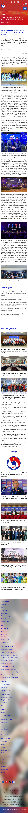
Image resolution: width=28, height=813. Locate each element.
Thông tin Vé (4, 19)
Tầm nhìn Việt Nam (5, 637)
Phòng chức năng (5, 616)
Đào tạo (3, 709)
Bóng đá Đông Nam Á (6, 697)
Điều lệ (2, 607)
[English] (26, 3)
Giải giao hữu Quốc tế (6, 690)
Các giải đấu (5, 681)
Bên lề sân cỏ (5, 739)
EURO (2, 705)
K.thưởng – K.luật (7, 719)
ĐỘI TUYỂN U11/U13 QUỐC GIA (8, 652)
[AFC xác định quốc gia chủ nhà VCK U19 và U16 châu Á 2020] (14, 533)
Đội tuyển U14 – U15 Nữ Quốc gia (9, 666)
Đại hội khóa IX (4, 22)
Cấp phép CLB (20, 19)
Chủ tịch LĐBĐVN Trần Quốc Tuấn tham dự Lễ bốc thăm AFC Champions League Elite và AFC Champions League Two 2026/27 (13, 444)
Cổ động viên (4, 747)
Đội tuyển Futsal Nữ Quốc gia (8, 674)
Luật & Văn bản (6, 757)
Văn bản (3, 760)
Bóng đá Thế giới (5, 702)
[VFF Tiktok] (14, 2)
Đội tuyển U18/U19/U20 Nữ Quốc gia (10, 672)
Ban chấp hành (4, 610)
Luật (2, 762)
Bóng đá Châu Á (5, 700)
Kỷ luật (2, 725)
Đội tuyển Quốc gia (7, 646)
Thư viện (4, 766)
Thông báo (17, 17)
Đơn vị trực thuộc (5, 621)
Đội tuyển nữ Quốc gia (6, 663)
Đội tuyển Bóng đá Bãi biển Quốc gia (10, 677)
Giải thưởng (4, 722)
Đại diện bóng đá (12, 19)
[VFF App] (18, 2)
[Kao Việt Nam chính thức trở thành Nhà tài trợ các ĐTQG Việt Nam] (14, 511)
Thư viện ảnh (4, 772)
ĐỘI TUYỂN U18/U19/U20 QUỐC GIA (10, 658)
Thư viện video (4, 769)
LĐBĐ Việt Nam (5, 602)
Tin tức (17, 53)
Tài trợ (4, 17)
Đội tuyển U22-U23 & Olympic (8, 660)
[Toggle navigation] (25, 8)
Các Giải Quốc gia (5, 684)
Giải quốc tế (4, 687)
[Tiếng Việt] (23, 3)
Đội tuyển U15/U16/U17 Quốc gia (9, 655)
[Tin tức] (1, 17)
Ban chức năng (4, 613)
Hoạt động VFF (10, 17)
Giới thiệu (3, 604)
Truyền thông (5, 729)
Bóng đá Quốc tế (6, 694)
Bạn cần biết (4, 741)
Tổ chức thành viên (5, 618)
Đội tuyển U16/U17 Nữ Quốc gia (8, 669)
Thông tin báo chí (5, 732)
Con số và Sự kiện (5, 750)
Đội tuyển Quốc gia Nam (7, 649)
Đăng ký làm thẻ (5, 734)
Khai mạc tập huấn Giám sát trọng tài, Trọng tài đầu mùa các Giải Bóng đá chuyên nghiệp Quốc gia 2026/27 (13, 293)
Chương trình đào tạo (6, 715)
